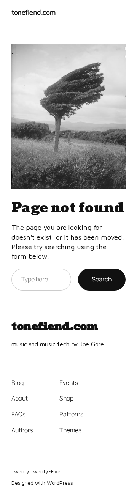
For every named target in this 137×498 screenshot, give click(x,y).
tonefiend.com (33, 12)
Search (102, 279)
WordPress (60, 482)
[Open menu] (121, 12)
